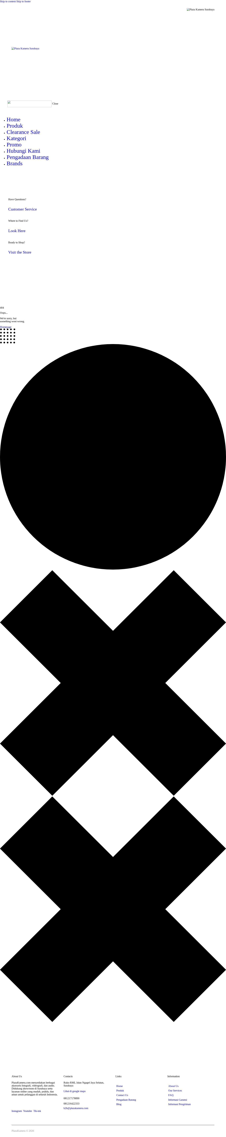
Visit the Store (19, 252)
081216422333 (71, 1103)
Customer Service (22, 209)
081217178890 (71, 1098)
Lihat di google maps (75, 1091)
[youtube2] (5, 175)
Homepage (5, 327)
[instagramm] (2, 175)
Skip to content (8, 1)
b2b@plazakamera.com (76, 1108)
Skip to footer (23, 1)
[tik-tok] (7, 175)
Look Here (16, 231)
